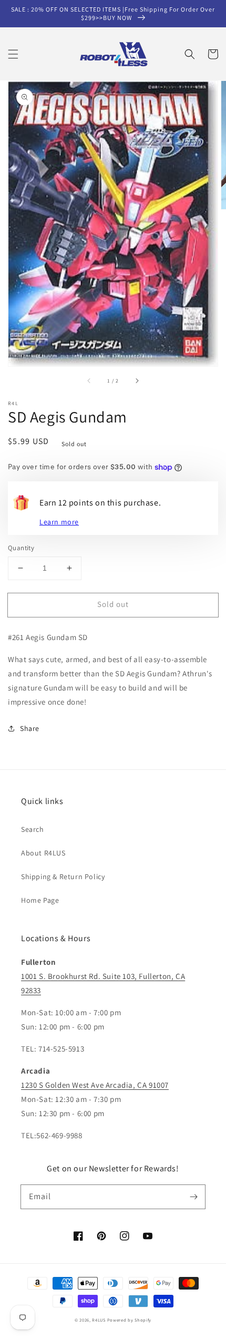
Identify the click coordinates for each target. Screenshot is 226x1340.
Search (32, 829)
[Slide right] (136, 381)
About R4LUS (43, 853)
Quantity (21, 547)
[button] (13, 54)
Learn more (59, 522)
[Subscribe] (193, 1196)
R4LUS (99, 1320)
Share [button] (29, 728)
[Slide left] (89, 381)
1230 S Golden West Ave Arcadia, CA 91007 (95, 1085)
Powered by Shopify (129, 1320)
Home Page (40, 900)
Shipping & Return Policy (63, 876)
